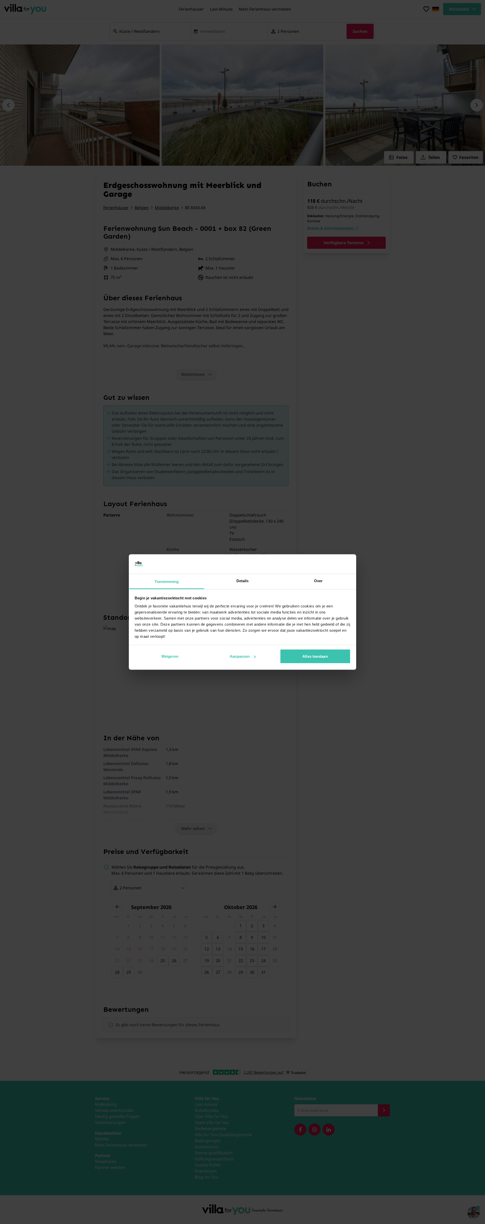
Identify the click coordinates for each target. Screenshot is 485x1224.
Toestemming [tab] (167, 581)
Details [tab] (242, 580)
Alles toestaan (315, 656)
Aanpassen (240, 656)
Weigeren (169, 656)
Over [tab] (318, 580)
